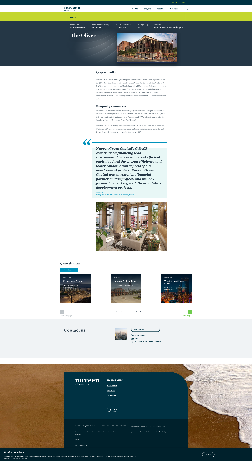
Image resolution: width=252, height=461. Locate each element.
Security (110, 426)
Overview (73, 17)
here (14, 459)
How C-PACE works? (115, 380)
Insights (147, 8)
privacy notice (128, 456)
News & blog (112, 385)
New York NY (139, 330)
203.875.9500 (140, 335)
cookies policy (23, 459)
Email (137, 338)
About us (111, 391)
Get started (175, 8)
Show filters (68, 270)
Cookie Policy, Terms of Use (85, 426)
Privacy (102, 426)
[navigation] (135, 8)
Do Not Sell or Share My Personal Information (146, 426)
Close (208, 455)
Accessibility (121, 426)
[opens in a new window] (108, 409)
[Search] (186, 9)
